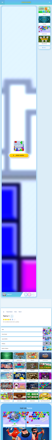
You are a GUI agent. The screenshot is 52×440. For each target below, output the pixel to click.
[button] (49, 2)
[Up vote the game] (25, 294)
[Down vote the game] (29, 294)
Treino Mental (9, 311)
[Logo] (26, 2)
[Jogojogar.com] (3, 312)
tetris (15, 311)
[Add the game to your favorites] (11, 316)
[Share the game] (32, 294)
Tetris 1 (20, 311)
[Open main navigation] (2, 2)
